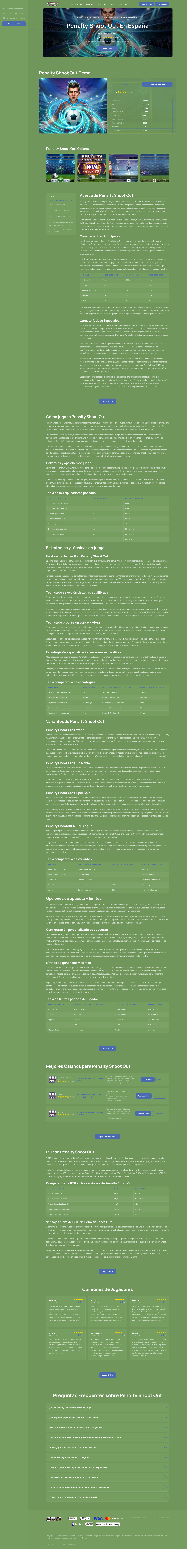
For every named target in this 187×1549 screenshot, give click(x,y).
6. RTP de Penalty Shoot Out (59, 225)
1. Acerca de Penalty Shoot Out (60, 200)
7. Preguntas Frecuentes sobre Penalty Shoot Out (60, 230)
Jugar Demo (126, 84)
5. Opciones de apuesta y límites (61, 222)
